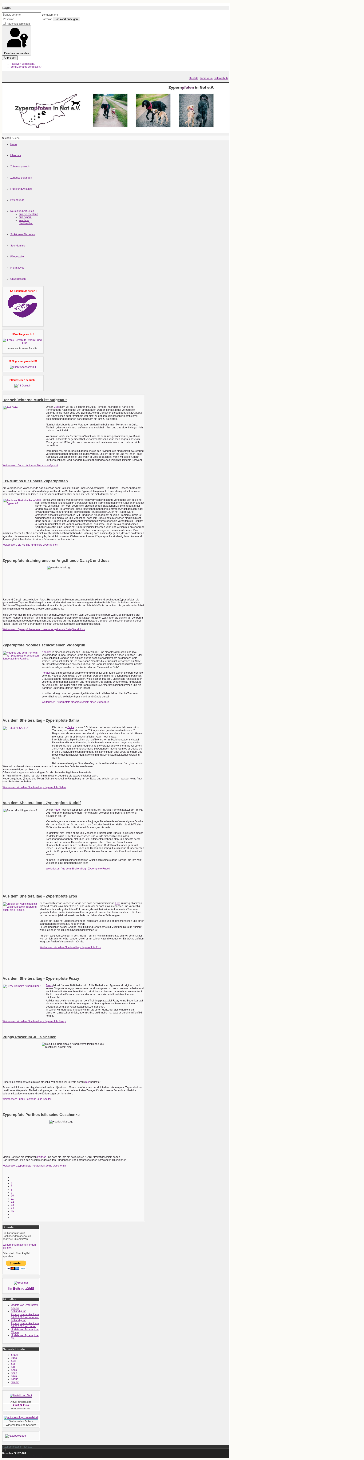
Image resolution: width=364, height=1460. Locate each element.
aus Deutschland (28, 214)
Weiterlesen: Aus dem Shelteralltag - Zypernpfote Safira (34, 787)
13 (12, 1204)
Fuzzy (49, 985)
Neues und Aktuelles (22, 211)
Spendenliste (17, 245)
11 (12, 1198)
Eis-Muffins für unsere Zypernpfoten (35, 481)
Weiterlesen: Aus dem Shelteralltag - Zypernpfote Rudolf (78, 868)
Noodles (46, 652)
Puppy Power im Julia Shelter (29, 1037)
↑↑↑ (4, 1450)
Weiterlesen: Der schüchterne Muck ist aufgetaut (30, 465)
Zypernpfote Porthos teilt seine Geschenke (41, 1115)
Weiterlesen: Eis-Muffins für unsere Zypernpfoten (30, 544)
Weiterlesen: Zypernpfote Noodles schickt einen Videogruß (75, 702)
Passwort (47, 19)
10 (12, 1195)
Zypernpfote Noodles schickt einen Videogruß (44, 645)
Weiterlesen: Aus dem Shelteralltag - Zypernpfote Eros (70, 947)
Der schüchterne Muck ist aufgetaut (35, 400)
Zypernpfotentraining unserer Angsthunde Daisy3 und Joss (56, 560)
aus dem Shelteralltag (26, 222)
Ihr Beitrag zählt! (21, 1288)
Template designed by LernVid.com (22, 1456)
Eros (117, 903)
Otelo (38, 499)
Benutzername (50, 14)
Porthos (46, 672)
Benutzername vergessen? (26, 66)
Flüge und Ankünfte (21, 188)
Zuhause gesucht (20, 166)
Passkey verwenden (16, 53)
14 (12, 1207)
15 (12, 1211)
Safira (70, 727)
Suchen (6, 138)
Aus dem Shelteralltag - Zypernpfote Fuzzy (41, 978)
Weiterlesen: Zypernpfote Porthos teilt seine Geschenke (34, 1165)
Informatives (17, 267)
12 (12, 1201)
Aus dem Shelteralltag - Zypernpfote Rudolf (42, 803)
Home (13, 144)
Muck (57, 406)
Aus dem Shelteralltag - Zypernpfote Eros (40, 896)
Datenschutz (221, 78)
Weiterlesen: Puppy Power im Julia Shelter (27, 1099)
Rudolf (57, 809)
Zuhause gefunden (21, 177)
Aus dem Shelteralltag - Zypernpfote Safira (41, 720)
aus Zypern (25, 217)
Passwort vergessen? (23, 63)
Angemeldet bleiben (18, 23)
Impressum (206, 78)
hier (87, 1082)
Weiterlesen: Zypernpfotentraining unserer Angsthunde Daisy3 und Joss (44, 629)
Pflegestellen (17, 256)
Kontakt (193, 78)
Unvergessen (18, 278)
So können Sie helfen (22, 234)
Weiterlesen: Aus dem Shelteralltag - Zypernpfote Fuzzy (34, 1021)
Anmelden (10, 57)
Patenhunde (17, 200)
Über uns (15, 155)
